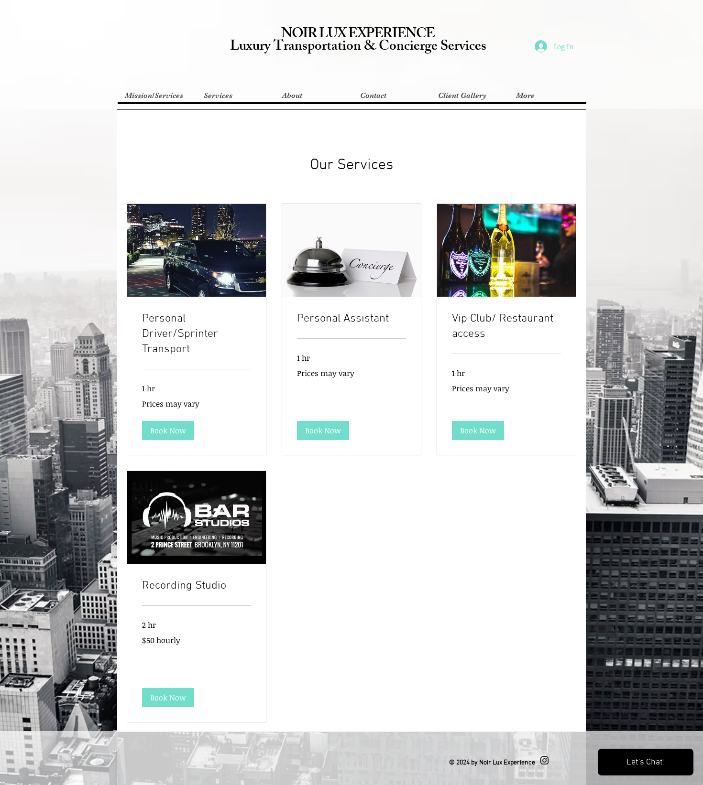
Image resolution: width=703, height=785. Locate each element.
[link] (196, 334)
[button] (168, 430)
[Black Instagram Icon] (544, 760)
